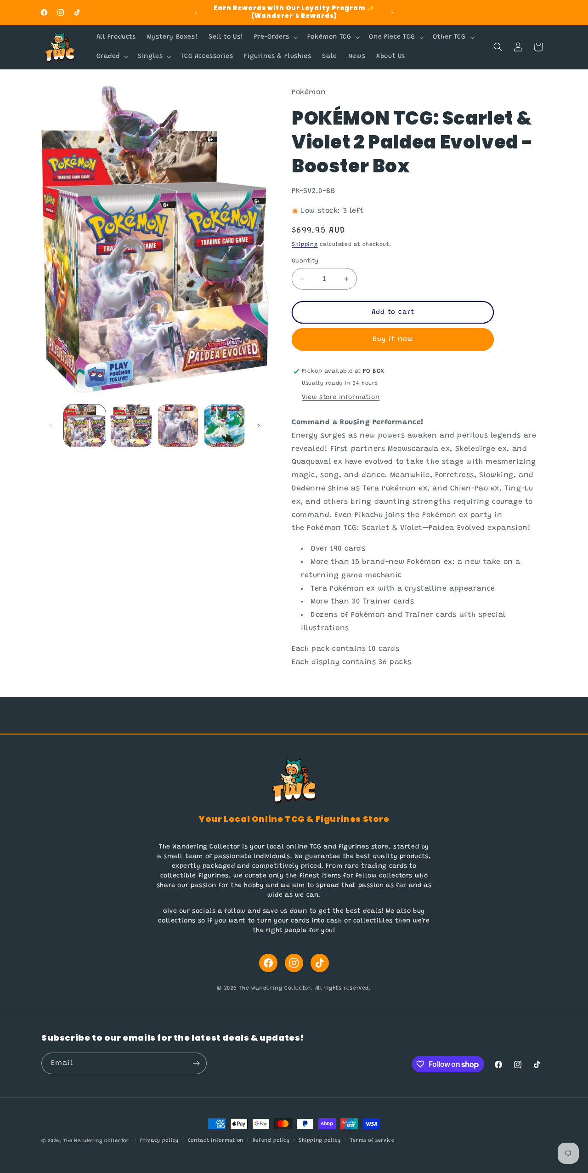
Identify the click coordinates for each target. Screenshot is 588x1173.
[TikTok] (320, 963)
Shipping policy (320, 1140)
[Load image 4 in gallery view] (224, 425)
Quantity (305, 261)
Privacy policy (159, 1140)
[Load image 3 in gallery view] (178, 425)
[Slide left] (51, 426)
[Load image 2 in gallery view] (131, 425)
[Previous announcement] (196, 12)
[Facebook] (268, 963)
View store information (340, 397)
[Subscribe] (196, 1063)
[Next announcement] (392, 12)
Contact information (215, 1140)
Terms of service (372, 1140)
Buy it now (393, 339)
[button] (275, 37)
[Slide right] (259, 426)
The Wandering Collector (96, 1141)
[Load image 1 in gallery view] (85, 425)
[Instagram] (294, 963)
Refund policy (271, 1140)
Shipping (305, 244)
